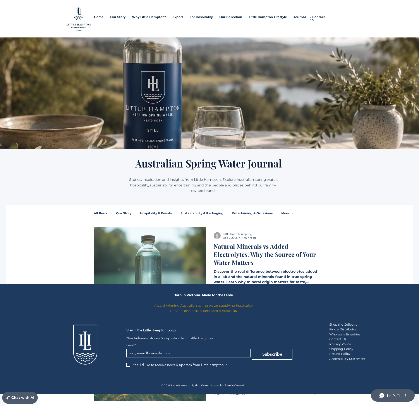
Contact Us (337, 339)
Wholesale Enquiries (344, 334)
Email (131, 345)
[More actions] (316, 235)
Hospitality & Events (156, 213)
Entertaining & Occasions (252, 213)
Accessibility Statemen (346, 359)
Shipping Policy (341, 349)
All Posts (100, 213)
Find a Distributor (343, 329)
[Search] (311, 18)
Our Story (123, 213)
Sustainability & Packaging (201, 213)
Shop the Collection (344, 324)
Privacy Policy (340, 344)
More (285, 213)
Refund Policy (339, 354)
